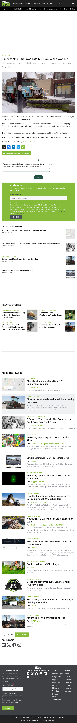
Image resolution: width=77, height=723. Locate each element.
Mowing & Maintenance (10, 310)
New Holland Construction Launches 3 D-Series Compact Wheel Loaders (49, 497)
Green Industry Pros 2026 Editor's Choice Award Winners (49, 583)
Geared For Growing (38, 425)
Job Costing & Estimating (36, 561)
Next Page (21, 634)
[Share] (9, 147)
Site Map (61, 717)
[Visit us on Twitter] (9, 645)
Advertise (26, 717)
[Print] (4, 147)
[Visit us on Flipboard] (45, 673)
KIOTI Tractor (36, 621)
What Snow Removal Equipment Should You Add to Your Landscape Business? (14, 327)
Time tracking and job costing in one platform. (43, 390)
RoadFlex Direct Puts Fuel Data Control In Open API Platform (49, 543)
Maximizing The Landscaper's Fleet (46, 617)
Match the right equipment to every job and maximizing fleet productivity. (48, 625)
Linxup (33, 461)
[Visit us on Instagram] (19, 645)
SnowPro (6, 55)
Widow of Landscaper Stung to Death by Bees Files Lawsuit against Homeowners (13, 315)
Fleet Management (34, 378)
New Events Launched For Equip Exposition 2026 (50, 520)
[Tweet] (18, 147)
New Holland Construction (41, 502)
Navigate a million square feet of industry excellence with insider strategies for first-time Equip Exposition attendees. (50, 448)
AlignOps (34, 387)
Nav (32, 567)
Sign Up (16, 217)
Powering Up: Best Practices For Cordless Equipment (49, 477)
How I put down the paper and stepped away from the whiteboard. (51, 428)
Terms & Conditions (49, 717)
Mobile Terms (60, 211)
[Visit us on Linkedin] (4, 645)
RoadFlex (34, 548)
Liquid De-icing (7, 322)
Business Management (35, 579)
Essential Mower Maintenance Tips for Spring (50, 314)
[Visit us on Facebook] (14, 645)
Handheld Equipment (34, 473)
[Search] (68, 3)
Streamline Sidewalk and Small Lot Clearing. (20, 259)
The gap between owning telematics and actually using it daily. (49, 608)
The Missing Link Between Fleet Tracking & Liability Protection (50, 601)
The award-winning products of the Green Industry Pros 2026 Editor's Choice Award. (49, 589)
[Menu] (73, 3)
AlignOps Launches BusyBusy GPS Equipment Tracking (24, 230)
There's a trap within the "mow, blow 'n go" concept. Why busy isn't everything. (50, 571)
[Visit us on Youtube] (28, 676)
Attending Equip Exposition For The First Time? (48, 439)
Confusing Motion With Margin (43, 564)
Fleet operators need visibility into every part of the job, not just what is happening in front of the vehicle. (49, 465)
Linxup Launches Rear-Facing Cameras (18, 270)
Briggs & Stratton (37, 482)
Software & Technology (36, 416)
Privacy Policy (19, 213)
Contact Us (17, 717)
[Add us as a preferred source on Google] (23, 147)
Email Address (16, 194)
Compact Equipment (34, 493)
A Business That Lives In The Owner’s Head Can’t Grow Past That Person (31, 244)
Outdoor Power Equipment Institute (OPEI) (47, 444)
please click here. (28, 142)
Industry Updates (33, 434)
